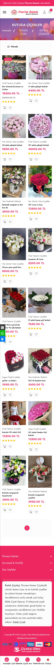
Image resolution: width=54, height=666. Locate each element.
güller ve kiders (9, 380)
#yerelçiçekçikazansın (41, 634)
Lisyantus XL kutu (35, 259)
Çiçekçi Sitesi (26, 634)
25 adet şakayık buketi (12, 145)
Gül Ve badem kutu (37, 380)
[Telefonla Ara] (2, 327)
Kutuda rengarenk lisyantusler (10, 494)
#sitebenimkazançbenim (27, 638)
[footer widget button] (27, 556)
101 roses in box (35, 204)
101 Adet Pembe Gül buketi (37, 434)
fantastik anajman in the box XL (12, 206)
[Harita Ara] (2, 339)
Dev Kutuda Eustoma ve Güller (12, 88)
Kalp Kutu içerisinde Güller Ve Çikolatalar (11, 326)
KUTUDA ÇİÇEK (23, 32)
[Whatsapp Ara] (2, 333)
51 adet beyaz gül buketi (39, 320)
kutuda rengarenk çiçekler (36, 496)
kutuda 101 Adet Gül (11, 432)
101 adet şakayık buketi (38, 145)
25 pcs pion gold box (11, 267)
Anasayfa (6, 30)
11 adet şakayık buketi (38, 86)
